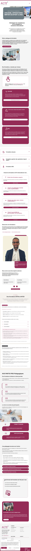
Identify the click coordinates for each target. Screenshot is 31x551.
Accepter (4, 547)
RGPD (10, 549)
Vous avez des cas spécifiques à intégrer (11, 484)
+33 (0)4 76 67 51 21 (5, 535)
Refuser (10, 547)
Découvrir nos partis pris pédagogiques (15, 194)
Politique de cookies (7, 549)
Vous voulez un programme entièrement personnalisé (12, 486)
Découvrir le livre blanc (15, 207)
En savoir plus (15, 219)
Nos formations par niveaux (15, 119)
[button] (19, 540)
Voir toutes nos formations (7, 46)
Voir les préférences (16, 547)
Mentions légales (13, 549)
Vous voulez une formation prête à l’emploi (11, 482)
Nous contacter (6, 519)
